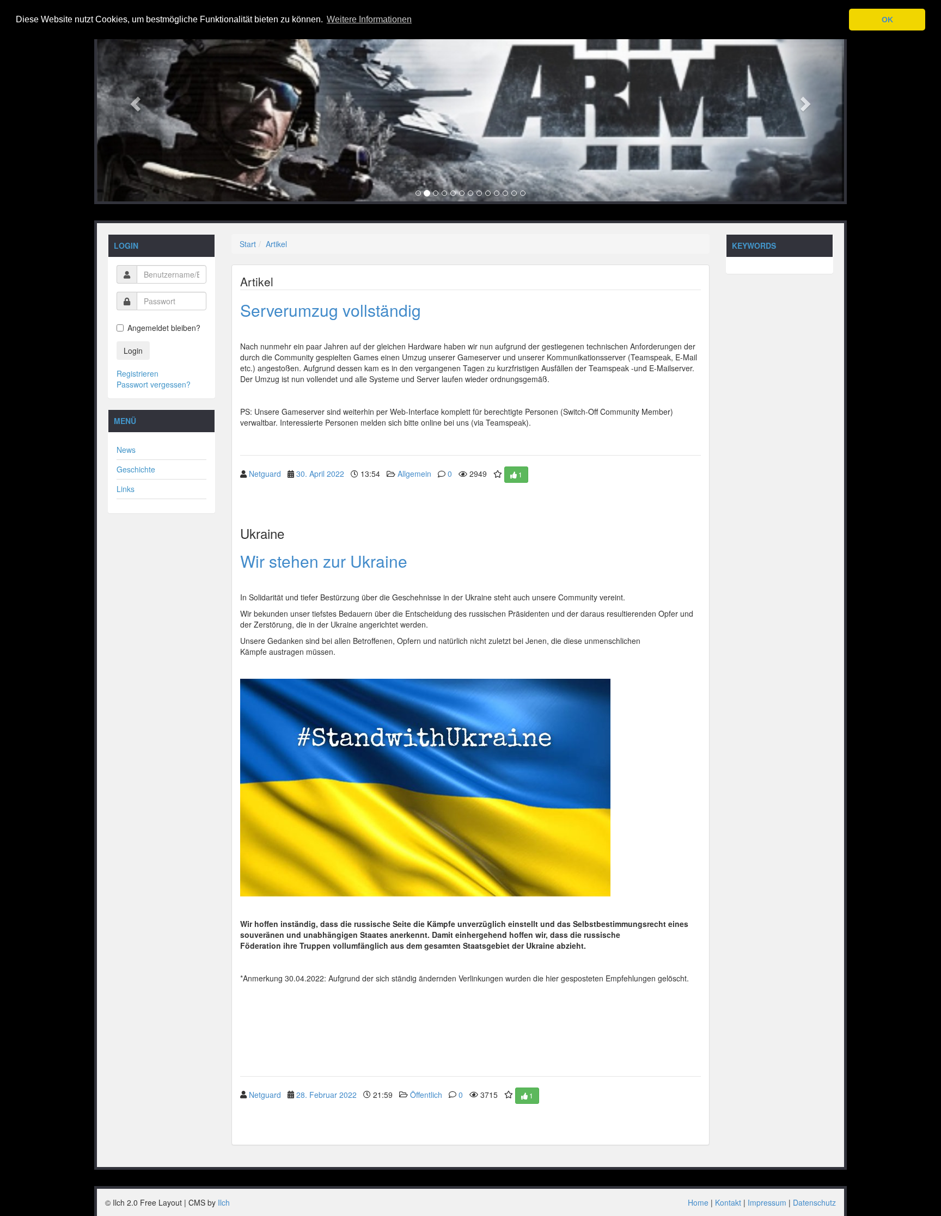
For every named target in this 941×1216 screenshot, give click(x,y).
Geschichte (136, 469)
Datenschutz (814, 1202)
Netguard (265, 473)
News (126, 449)
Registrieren (137, 373)
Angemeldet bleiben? (163, 327)
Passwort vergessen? (154, 384)
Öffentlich (426, 1094)
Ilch (224, 1202)
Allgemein (414, 473)
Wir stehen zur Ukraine (323, 561)
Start (248, 243)
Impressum (767, 1202)
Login (133, 350)
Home (698, 1202)
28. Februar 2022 (326, 1094)
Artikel (276, 243)
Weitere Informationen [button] (369, 19)
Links (126, 488)
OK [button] (887, 19)
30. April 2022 (320, 473)
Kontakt (728, 1202)
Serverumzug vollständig (330, 310)
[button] (134, 100)
